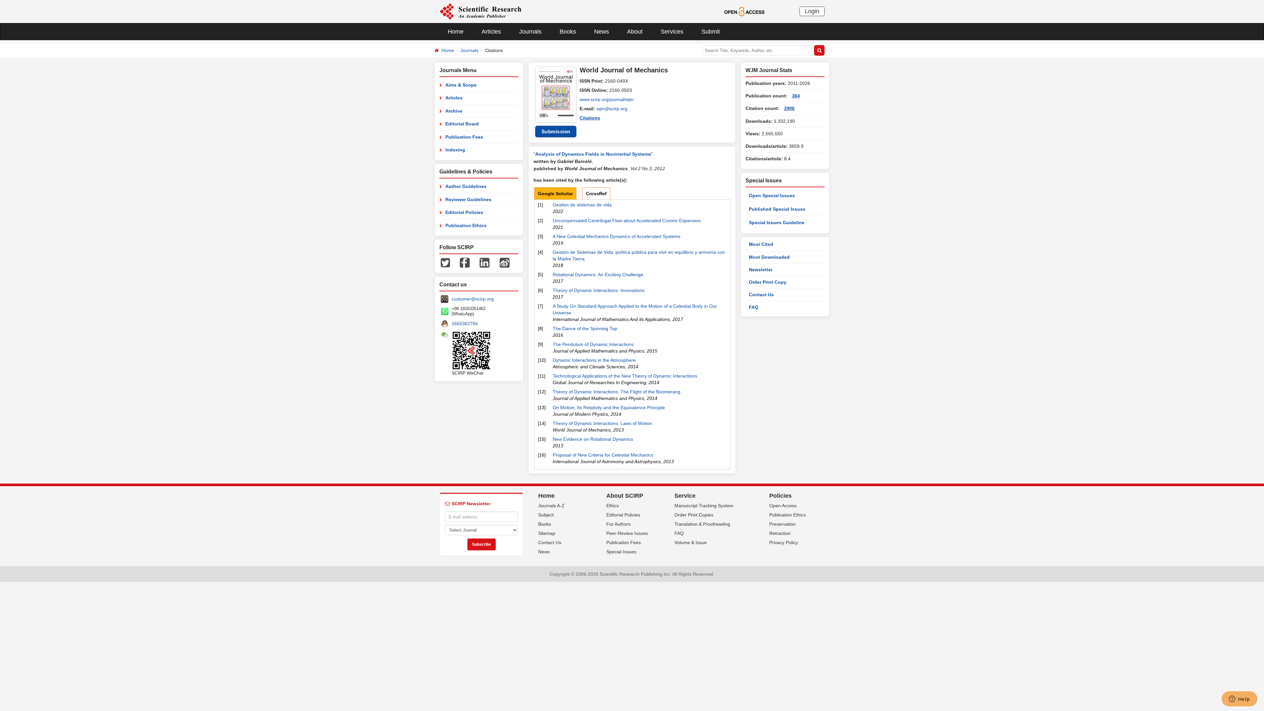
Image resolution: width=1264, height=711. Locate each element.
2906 (789, 108)
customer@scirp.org (473, 299)
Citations (590, 117)
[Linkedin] (484, 262)
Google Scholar (555, 193)
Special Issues (621, 551)
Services (672, 31)
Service (685, 495)
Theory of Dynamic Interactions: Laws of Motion (602, 423)
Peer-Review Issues (627, 533)
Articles (491, 31)
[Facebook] (465, 262)
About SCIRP (624, 495)
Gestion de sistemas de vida (582, 204)
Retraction (780, 533)
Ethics (612, 505)
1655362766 (465, 323)
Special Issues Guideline (776, 222)
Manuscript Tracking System (703, 505)
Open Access (783, 505)
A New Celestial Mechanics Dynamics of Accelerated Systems (616, 236)
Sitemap (546, 533)
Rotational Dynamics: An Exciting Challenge (598, 274)
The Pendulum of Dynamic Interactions (593, 344)
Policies (780, 495)
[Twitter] (445, 262)
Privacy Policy (783, 542)
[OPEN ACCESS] (744, 11)
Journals (530, 31)
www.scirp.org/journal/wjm (607, 99)
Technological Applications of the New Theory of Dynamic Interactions (625, 376)
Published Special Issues (777, 209)
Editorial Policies (464, 212)
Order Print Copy (767, 282)
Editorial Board (462, 123)
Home (455, 31)
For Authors (618, 524)
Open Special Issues (772, 195)
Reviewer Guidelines (468, 199)
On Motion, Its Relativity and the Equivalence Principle (609, 407)
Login (812, 11)
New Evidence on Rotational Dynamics (593, 439)
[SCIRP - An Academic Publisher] (480, 11)
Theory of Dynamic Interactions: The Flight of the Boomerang (616, 391)
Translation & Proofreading (702, 524)
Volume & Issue (690, 542)
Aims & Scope (461, 85)
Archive (453, 111)
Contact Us (761, 294)
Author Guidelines (466, 186)
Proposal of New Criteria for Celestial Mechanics (603, 455)
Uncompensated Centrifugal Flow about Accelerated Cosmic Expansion (627, 220)
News (601, 31)
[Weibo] (505, 262)
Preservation (782, 524)
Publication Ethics (466, 225)
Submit (710, 31)
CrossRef (596, 193)
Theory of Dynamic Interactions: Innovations (599, 290)
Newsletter (761, 269)
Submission (555, 131)
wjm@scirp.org (611, 108)
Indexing (455, 149)
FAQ (753, 307)
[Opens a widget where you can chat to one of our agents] (1239, 699)
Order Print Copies (693, 514)
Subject (546, 514)
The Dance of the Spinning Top (585, 328)
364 (796, 95)
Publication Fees (464, 137)
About (635, 31)
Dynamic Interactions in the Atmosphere (594, 360)
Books (568, 31)
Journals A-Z (551, 505)
